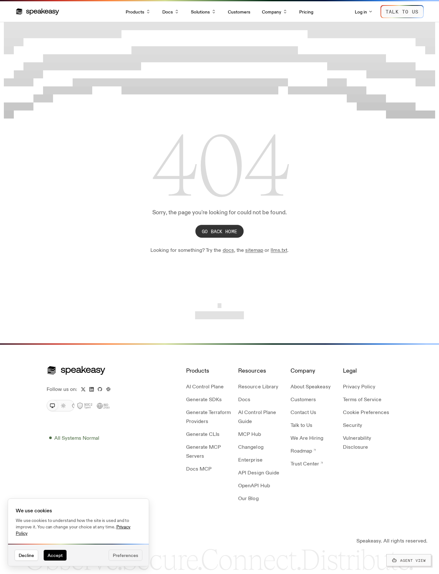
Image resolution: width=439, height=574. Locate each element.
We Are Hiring (307, 437)
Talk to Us (301, 424)
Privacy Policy (359, 386)
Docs (167, 11)
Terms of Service (362, 399)
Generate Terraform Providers (208, 416)
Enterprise (250, 459)
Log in (361, 11)
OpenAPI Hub (254, 485)
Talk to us (402, 11)
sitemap (254, 249)
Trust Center (305, 463)
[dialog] (78, 533)
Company (271, 11)
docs (228, 249)
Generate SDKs (204, 399)
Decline (26, 555)
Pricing (306, 11)
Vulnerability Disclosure (357, 442)
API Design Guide (258, 472)
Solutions (200, 11)
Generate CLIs (203, 433)
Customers (239, 11)
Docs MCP (198, 468)
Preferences (125, 555)
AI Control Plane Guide (257, 416)
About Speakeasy (311, 386)
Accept (55, 555)
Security (352, 424)
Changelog (250, 446)
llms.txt (279, 249)
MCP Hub (249, 433)
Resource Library (258, 386)
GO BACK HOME (219, 231)
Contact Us (303, 412)
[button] (37, 11)
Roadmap (301, 450)
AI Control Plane (205, 386)
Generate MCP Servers (203, 451)
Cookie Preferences (366, 412)
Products (135, 11)
